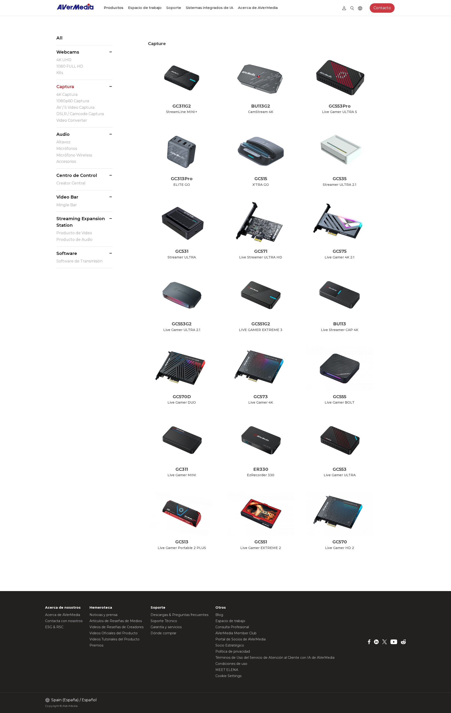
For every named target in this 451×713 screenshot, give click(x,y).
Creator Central (71, 183)
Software (66, 253)
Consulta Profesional (232, 627)
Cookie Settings (228, 676)
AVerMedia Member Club (236, 633)
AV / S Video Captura (75, 107)
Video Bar (67, 197)
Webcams (67, 52)
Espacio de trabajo (145, 7)
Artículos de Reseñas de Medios (115, 621)
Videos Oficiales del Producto (113, 633)
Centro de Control (76, 175)
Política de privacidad (232, 651)
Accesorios (66, 161)
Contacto (382, 8)
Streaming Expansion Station (80, 222)
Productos (113, 7)
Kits (59, 72)
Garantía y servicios (166, 627)
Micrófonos (66, 148)
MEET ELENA (226, 670)
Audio (63, 134)
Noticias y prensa (103, 615)
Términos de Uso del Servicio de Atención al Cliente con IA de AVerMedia (274, 657)
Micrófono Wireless (74, 155)
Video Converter (71, 120)
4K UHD (63, 60)
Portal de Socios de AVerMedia (240, 639)
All (59, 38)
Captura (65, 86)
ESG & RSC (54, 627)
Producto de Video (74, 233)
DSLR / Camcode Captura (80, 114)
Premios (96, 645)
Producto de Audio (74, 239)
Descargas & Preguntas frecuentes (179, 615)
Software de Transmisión (79, 261)
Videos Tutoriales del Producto (114, 639)
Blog (219, 615)
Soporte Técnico (164, 621)
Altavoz (63, 142)
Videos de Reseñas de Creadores (116, 627)
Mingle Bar (66, 205)
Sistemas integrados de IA (209, 7)
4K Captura (67, 94)
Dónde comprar (163, 633)
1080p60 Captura (72, 101)
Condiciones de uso (231, 664)
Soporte (173, 7)
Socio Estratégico (229, 645)
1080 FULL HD (69, 66)
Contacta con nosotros (63, 621)
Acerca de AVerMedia (258, 7)
